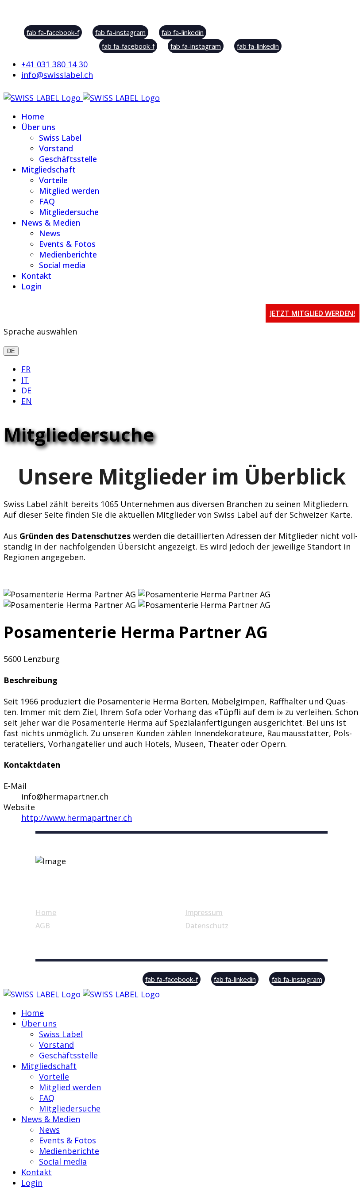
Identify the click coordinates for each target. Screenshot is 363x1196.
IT (25, 379)
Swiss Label (60, 137)
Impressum (204, 912)
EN (26, 401)
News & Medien (50, 222)
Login (31, 286)
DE (11, 351)
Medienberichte (68, 254)
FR (26, 369)
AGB (42, 926)
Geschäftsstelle (68, 159)
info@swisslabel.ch (57, 74)
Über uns (38, 127)
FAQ (47, 201)
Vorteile (53, 180)
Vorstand (56, 148)
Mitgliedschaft (48, 169)
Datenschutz (206, 926)
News (49, 233)
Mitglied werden (69, 190)
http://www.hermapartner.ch (76, 817)
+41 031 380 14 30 (54, 64)
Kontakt (36, 275)
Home (32, 116)
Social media (62, 265)
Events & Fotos (67, 243)
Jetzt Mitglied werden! (312, 313)
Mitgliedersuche (69, 212)
